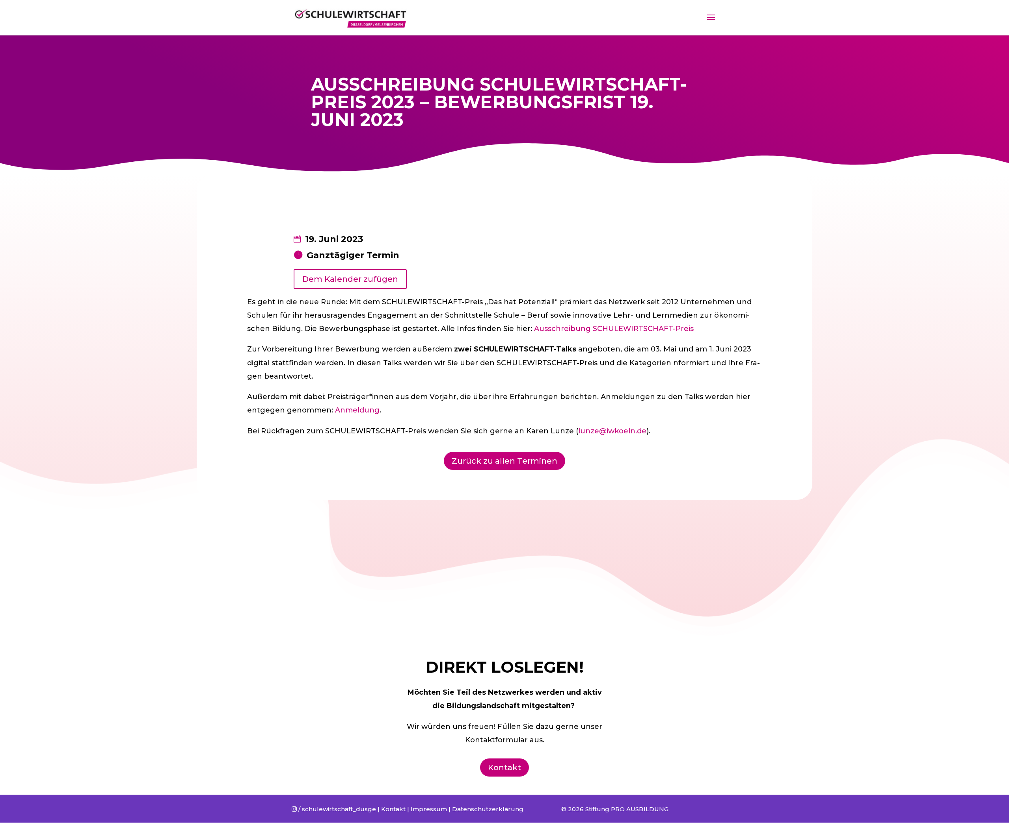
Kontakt (504, 767)
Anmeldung (357, 410)
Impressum (429, 809)
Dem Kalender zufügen (350, 279)
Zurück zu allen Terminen (504, 461)
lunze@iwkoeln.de (612, 431)
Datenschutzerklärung (487, 809)
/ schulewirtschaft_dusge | (336, 809)
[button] (992, 11)
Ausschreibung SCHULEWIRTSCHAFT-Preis (614, 328)
